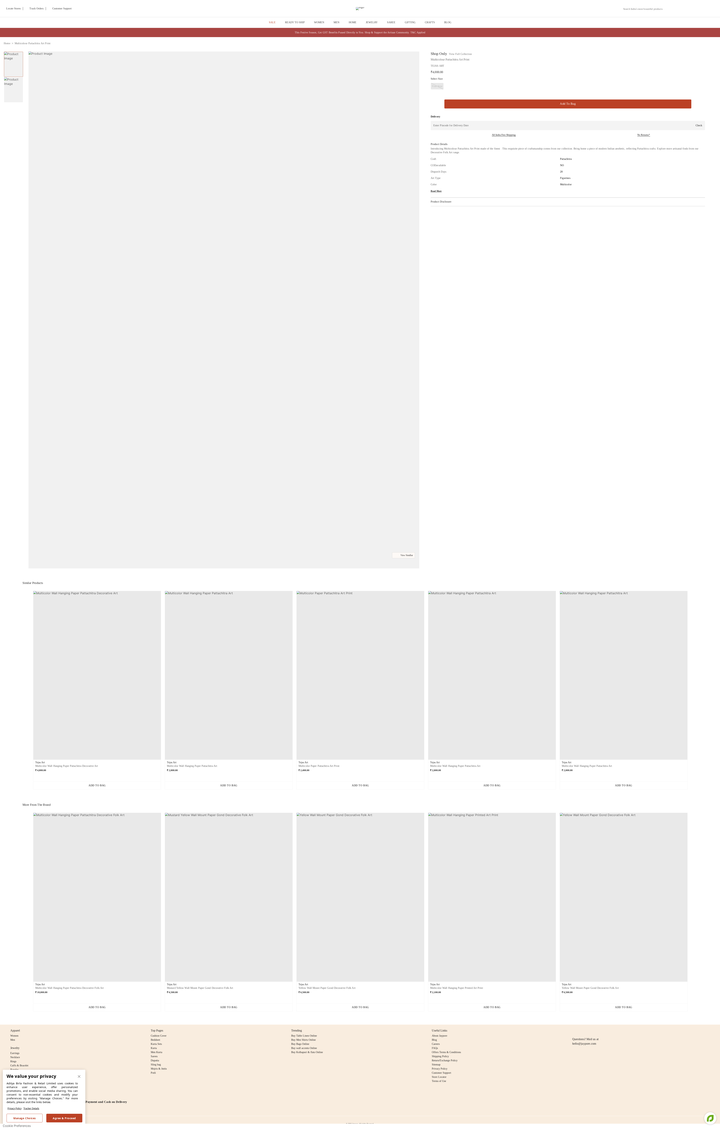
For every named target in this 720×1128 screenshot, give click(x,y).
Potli (153, 1072)
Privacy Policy (15, 1108)
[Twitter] (589, 1030)
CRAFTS (430, 22)
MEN (336, 22)
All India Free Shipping (504, 134)
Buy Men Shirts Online (303, 1039)
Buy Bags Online (300, 1044)
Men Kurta (156, 1052)
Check (699, 125)
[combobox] (644, 9)
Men (12, 1039)
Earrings (14, 1053)
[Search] (667, 9)
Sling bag (156, 1064)
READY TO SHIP (295, 22)
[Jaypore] (360, 8)
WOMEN (319, 22)
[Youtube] (596, 1030)
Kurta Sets (156, 1044)
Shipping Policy (440, 1056)
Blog (434, 1039)
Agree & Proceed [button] (64, 1118)
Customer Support (441, 1072)
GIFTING (410, 22)
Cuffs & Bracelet (19, 1065)
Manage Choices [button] (24, 1118)
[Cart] (695, 9)
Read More (436, 191)
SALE (272, 22)
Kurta (154, 1048)
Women (14, 1035)
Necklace (15, 1057)
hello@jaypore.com (584, 1043)
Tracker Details (31, 1108)
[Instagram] (574, 1030)
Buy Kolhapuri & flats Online (307, 1052)
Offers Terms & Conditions (446, 1052)
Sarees (154, 1056)
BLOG (447, 22)
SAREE (391, 22)
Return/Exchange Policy (445, 1060)
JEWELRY (372, 22)
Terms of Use (439, 1081)
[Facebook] (582, 1030)
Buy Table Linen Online (304, 1035)
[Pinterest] (603, 1030)
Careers (436, 1044)
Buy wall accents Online (304, 1048)
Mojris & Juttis (159, 1068)
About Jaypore (439, 1035)
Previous (30, 677)
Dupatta (155, 1060)
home (7, 43)
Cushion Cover (158, 1035)
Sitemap (436, 1064)
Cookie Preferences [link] (17, 1126)
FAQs (435, 1048)
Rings (13, 1061)
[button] (676, 9)
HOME (352, 22)
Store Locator (439, 1077)
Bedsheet (155, 1039)
